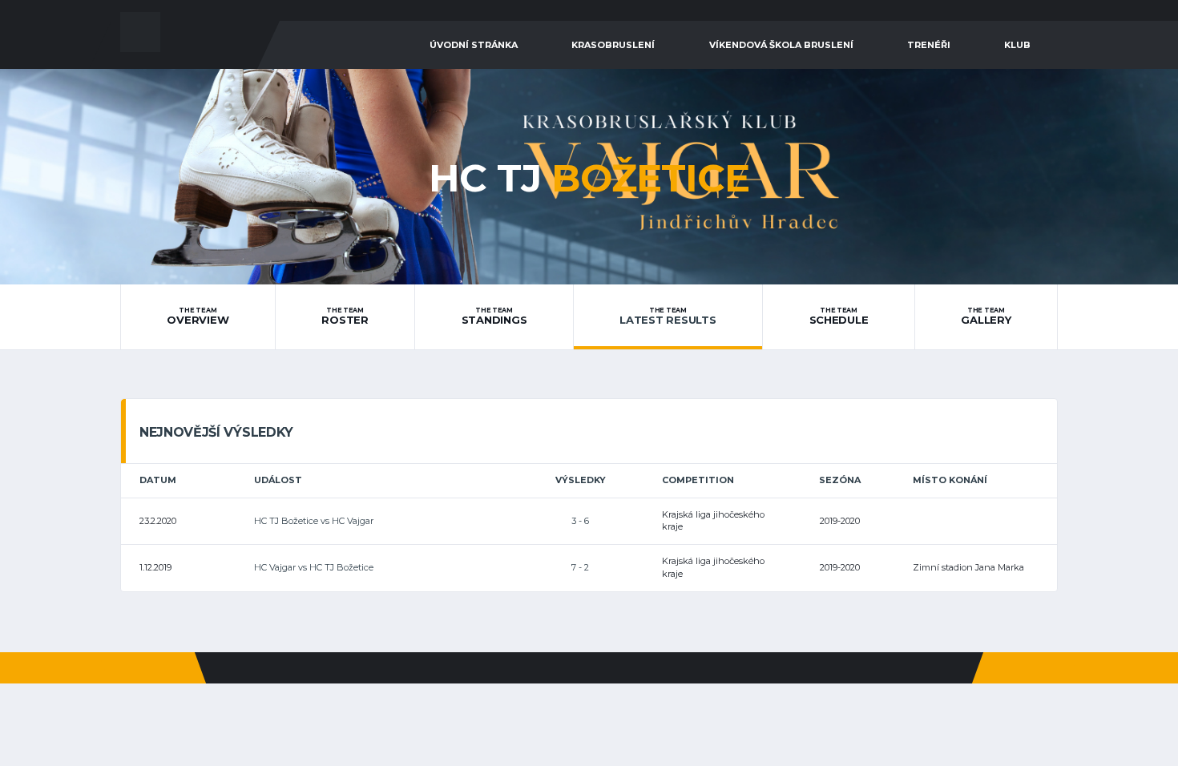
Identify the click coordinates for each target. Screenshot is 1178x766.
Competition (698, 480)
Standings (494, 316)
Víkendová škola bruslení (781, 44)
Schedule (839, 316)
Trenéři (928, 44)
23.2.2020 (157, 520)
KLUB (1017, 44)
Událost (278, 480)
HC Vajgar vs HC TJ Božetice (313, 567)
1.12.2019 (155, 567)
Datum (157, 480)
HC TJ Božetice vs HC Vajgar (313, 520)
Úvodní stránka (474, 44)
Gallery (986, 316)
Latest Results (667, 316)
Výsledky (580, 480)
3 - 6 (580, 520)
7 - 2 (580, 567)
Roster (344, 316)
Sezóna (840, 480)
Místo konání (950, 480)
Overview (197, 316)
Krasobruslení (613, 44)
